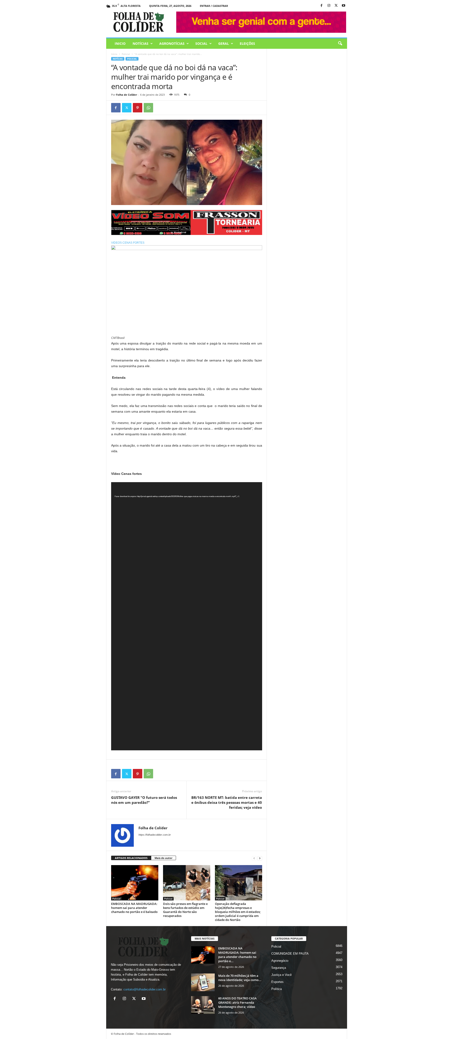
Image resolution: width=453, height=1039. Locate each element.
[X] (336, 5)
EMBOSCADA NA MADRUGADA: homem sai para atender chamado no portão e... (237, 954)
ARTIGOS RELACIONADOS (131, 858)
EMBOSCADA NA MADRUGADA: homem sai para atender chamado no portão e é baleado (134, 908)
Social (201, 43)
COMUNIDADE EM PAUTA (290, 953)
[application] (186, 616)
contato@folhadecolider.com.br (144, 989)
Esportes (277, 982)
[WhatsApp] (148, 107)
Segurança (278, 967)
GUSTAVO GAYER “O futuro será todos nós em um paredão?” (144, 800)
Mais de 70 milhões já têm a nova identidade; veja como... (239, 977)
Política (276, 989)
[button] (340, 43)
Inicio (120, 43)
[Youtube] (343, 5)
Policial (126, 54)
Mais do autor (163, 858)
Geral (223, 43)
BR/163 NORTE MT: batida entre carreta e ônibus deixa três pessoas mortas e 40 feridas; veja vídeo (226, 802)
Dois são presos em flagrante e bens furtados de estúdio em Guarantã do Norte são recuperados (185, 910)
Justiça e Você (281, 975)
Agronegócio (279, 960)
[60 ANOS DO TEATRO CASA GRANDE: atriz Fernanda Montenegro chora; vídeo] (203, 1005)
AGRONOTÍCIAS (172, 43)
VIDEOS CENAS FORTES (127, 242)
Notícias (140, 43)
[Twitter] (126, 107)
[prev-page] (254, 858)
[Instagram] (329, 5)
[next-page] (259, 858)
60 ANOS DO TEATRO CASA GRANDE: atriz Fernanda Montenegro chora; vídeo (237, 1002)
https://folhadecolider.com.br (154, 834)
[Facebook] (321, 5)
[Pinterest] (137, 107)
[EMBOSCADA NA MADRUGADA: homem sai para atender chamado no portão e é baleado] (134, 882)
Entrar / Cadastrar (214, 6)
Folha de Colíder (126, 94)
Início (114, 54)
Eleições (247, 43)
